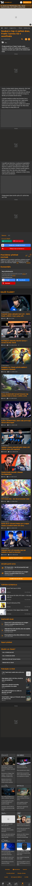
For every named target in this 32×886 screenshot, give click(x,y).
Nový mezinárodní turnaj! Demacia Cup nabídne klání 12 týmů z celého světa (14, 395)
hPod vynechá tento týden (23, 770)
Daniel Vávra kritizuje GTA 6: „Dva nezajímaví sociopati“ (23, 830)
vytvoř (13, 275)
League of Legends (13, 28)
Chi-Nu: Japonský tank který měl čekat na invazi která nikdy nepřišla (8, 836)
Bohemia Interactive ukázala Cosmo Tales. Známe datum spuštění (7, 781)
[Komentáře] (22, 39)
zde (17, 262)
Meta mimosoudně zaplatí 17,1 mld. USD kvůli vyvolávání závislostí (7, 853)
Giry (6, 42)
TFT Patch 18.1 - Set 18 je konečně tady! (15, 499)
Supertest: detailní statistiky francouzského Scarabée (10, 685)
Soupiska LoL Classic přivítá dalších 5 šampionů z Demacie (14, 368)
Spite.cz (4, 700)
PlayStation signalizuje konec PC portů (22, 807)
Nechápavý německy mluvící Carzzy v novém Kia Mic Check (14, 341)
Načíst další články (16, 558)
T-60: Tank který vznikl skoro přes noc (13, 672)
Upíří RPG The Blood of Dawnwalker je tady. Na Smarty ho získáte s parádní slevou (8, 768)
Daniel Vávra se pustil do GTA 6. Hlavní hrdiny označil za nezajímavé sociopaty (23, 774)
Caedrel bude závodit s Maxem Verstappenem (12, 473)
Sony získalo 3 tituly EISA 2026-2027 (23, 858)
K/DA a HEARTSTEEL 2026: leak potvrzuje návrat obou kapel (16, 421)
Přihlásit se (27, 2)
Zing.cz (3, 681)
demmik (5, 451)
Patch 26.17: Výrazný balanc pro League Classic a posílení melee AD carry (15, 524)
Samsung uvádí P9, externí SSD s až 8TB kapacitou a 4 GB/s (23, 863)
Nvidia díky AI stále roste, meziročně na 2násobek (7, 858)
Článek (20, 28)
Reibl (4, 318)
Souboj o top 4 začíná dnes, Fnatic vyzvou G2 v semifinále (27, 28)
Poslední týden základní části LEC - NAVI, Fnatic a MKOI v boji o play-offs (15, 315)
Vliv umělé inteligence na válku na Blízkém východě (12, 691)
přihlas (24, 273)
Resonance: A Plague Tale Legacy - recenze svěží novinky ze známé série (7, 775)
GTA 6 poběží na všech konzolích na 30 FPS (22, 803)
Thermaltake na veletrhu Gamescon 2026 (7, 862)
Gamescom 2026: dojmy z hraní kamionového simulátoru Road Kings (23, 836)
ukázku (28, 262)
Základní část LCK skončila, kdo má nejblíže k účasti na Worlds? (13, 551)
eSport (6, 28)
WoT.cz (3, 673)
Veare (4, 425)
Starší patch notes (16, 578)
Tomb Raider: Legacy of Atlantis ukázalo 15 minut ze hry (14, 697)
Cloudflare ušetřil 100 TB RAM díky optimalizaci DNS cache (7, 808)
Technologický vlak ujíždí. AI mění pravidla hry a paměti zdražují (7, 802)
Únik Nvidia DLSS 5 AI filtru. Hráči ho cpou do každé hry (12, 679)
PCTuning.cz (5, 694)
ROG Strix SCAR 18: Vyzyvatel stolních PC (22, 766)
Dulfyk (4, 371)
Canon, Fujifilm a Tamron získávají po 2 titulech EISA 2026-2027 (23, 853)
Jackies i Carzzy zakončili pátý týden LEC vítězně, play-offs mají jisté (15, 448)
